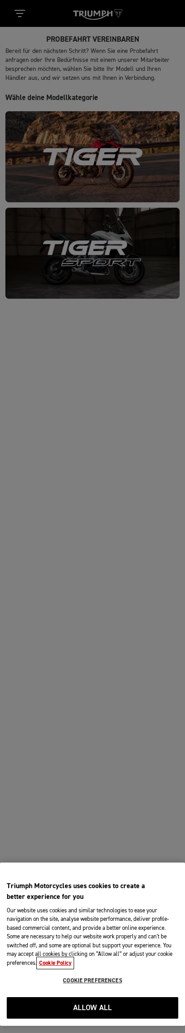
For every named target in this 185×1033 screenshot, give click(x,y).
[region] (92, 944)
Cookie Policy (55, 963)
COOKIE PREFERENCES (92, 980)
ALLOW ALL (92, 1008)
